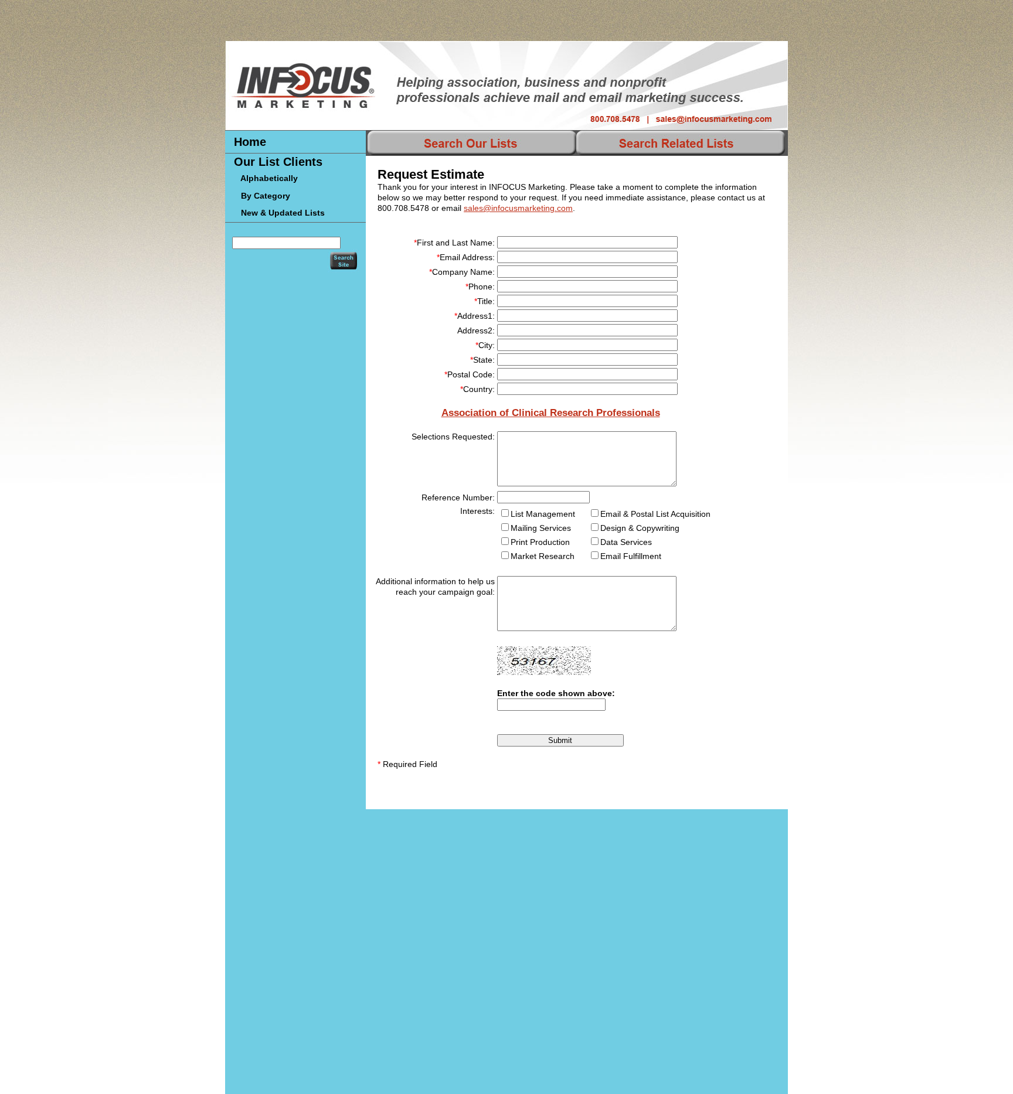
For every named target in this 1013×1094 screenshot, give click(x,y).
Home (250, 141)
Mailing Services (541, 528)
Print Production (540, 542)
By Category (262, 195)
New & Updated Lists (279, 212)
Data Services (626, 542)
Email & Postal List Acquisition (655, 514)
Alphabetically (266, 178)
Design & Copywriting (639, 528)
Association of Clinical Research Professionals (550, 412)
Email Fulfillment (630, 556)
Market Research (543, 556)
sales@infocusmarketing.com (518, 208)
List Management (543, 514)
